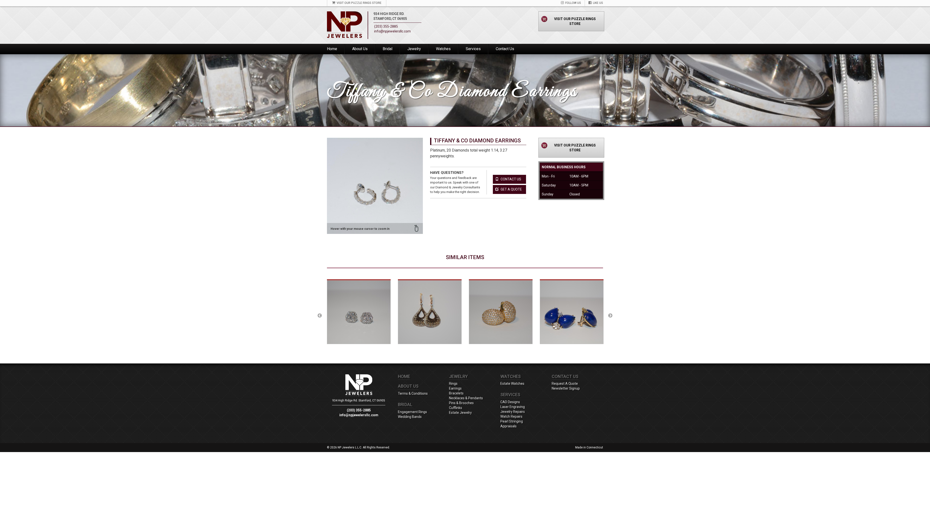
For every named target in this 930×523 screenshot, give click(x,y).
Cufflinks (455, 408)
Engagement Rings (412, 412)
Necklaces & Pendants (466, 398)
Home (332, 48)
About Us (360, 48)
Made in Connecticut (589, 447)
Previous (319, 315)
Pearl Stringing (511, 421)
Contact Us (505, 48)
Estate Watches (512, 383)
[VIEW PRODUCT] (358, 316)
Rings (453, 383)
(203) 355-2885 (386, 26)
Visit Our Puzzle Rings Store (575, 21)
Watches (443, 48)
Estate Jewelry (460, 413)
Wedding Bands (410, 417)
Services (473, 48)
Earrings (455, 388)
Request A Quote (565, 383)
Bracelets (456, 393)
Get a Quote (511, 189)
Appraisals (508, 426)
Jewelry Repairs (512, 412)
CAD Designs (510, 402)
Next (610, 315)
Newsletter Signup (566, 388)
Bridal (387, 48)
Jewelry (414, 48)
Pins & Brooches (461, 403)
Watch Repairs (511, 416)
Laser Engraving (512, 407)
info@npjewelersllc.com (392, 31)
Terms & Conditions (413, 393)
